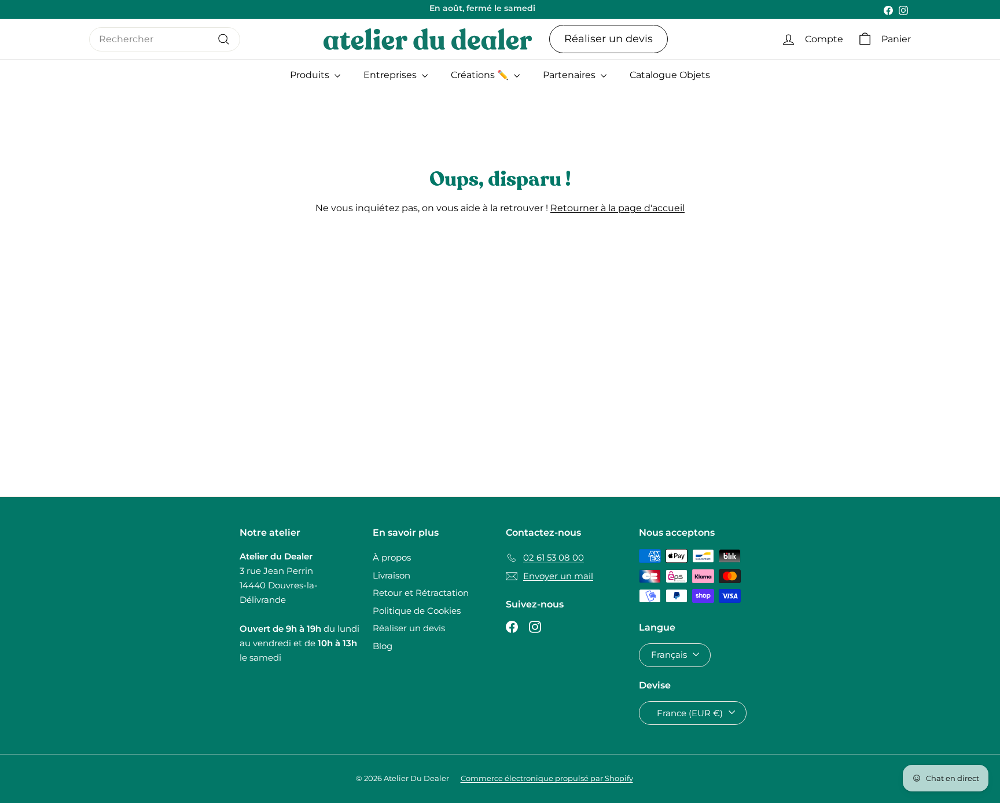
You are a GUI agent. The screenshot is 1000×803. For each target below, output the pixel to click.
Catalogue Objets (670, 74)
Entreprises (391, 74)
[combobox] (164, 39)
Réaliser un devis (608, 38)
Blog (382, 645)
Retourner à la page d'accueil (617, 207)
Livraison (391, 575)
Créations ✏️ (481, 74)
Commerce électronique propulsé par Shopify (547, 778)
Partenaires (570, 74)
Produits (311, 74)
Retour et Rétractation (421, 592)
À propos (392, 557)
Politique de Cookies (417, 610)
